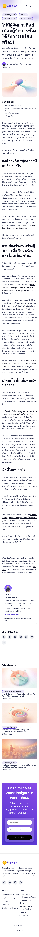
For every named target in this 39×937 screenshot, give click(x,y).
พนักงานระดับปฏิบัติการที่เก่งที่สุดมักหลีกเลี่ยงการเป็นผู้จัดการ (19, 518)
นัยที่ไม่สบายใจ (8, 116)
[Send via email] (32, 637)
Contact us (24, 916)
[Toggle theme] (30, 5)
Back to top (20, 931)
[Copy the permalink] (4, 642)
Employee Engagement (10, 898)
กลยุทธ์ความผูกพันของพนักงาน (13, 691)
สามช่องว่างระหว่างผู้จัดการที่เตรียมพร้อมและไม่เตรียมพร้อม (20, 109)
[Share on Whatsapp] (21, 637)
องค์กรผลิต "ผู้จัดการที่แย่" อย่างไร (14, 106)
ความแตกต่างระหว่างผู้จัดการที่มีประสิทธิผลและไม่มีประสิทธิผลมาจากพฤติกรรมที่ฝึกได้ (19, 288)
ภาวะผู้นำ (23, 15)
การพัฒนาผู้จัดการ (9, 15)
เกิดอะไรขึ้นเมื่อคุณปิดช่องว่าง (13, 113)
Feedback (5, 905)
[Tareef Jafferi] (4, 64)
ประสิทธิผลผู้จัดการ (10, 18)
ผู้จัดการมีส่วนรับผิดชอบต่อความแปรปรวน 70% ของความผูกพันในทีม (19, 364)
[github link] (21, 882)
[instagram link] (15, 882)
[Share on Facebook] (10, 637)
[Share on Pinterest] (15, 637)
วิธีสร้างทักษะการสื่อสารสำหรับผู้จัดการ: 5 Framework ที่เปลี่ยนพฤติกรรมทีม (17, 731)
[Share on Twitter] (4, 637)
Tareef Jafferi (12, 64)
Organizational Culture (10, 894)
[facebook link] (4, 882)
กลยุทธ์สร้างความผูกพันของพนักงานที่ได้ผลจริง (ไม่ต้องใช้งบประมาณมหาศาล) (18, 695)
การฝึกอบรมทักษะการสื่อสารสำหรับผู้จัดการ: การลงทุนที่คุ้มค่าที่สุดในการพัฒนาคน (19, 766)
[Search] (26, 5)
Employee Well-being (10, 908)
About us (23, 912)
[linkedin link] (10, 882)
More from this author (12, 615)
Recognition (6, 901)
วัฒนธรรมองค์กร (26, 18)
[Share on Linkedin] (26, 637)
